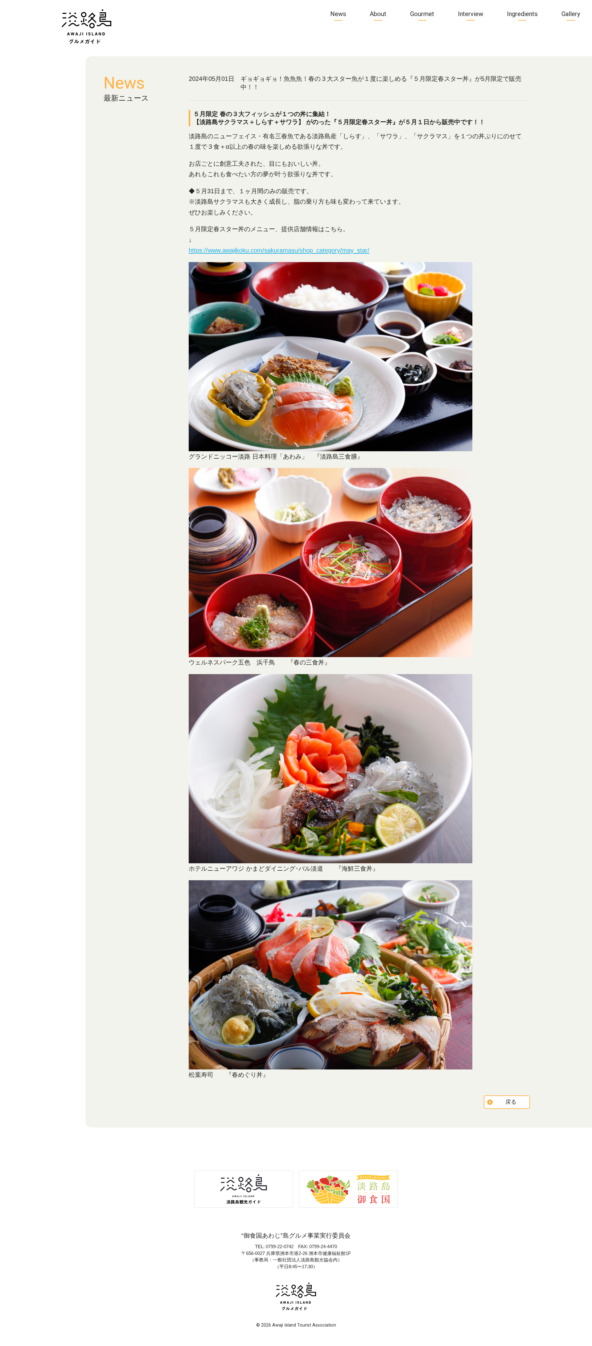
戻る (510, 1102)
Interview (470, 14)
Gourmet (422, 14)
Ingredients (522, 14)
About (378, 14)
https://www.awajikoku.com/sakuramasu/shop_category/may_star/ (279, 250)
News (338, 14)
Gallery (570, 14)
